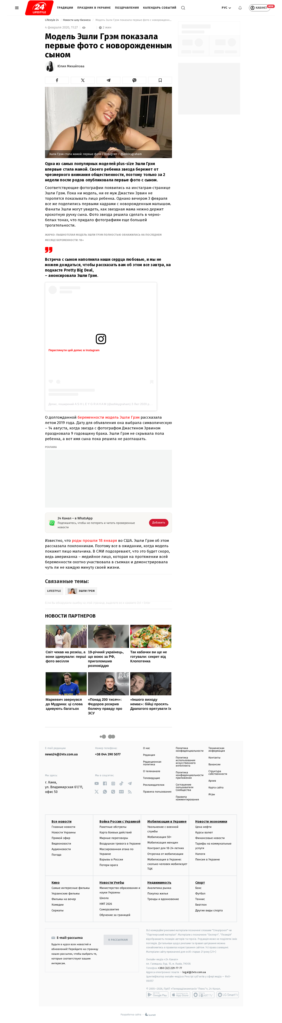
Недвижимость (159, 883)
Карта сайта (216, 787)
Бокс (198, 888)
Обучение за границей (115, 915)
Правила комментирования (187, 798)
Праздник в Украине (94, 7)
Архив (212, 781)
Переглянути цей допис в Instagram (74, 350)
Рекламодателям (153, 785)
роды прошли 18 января (94, 540)
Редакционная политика (152, 763)
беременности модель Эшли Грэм (109, 417)
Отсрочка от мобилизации (165, 854)
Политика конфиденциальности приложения (189, 775)
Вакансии (214, 764)
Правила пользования (157, 791)
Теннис (200, 899)
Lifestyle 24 (52, 20)
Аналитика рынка (159, 888)
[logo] (39, 7)
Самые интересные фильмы (71, 888)
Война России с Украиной (120, 821)
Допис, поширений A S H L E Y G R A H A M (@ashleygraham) (90, 404)
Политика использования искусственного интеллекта (186, 761)
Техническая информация (217, 749)
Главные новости (63, 827)
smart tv (203, 994)
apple (180, 994)
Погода (56, 854)
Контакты (214, 757)
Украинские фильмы (66, 893)
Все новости (61, 821)
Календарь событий (159, 7)
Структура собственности (218, 772)
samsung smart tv (228, 994)
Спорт (200, 883)
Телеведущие (151, 778)
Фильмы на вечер (64, 899)
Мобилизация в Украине (167, 821)
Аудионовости (61, 849)
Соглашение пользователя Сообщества (184, 787)
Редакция (149, 755)
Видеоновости (61, 843)
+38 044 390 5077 (108, 754)
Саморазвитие (109, 909)
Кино (56, 883)
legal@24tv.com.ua (194, 972)
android (157, 994)
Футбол (200, 893)
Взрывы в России (111, 859)
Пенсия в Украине (207, 859)
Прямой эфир (61, 838)
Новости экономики (211, 821)
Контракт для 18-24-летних (165, 848)
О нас (146, 748)
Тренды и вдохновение (163, 899)
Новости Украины (64, 832)
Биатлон (201, 904)
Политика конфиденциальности (189, 749)
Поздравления (127, 7)
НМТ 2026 (106, 904)
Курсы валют (204, 832)
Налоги (200, 854)
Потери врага (109, 865)
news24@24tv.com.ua (61, 754)
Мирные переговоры (114, 838)
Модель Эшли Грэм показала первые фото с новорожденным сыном (133, 20)
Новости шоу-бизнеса (77, 20)
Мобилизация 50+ (159, 837)
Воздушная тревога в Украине (120, 843)
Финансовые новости (210, 838)
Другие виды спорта (209, 910)
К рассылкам (118, 939)
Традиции (65, 7)
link (96, 783)
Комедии (58, 904)
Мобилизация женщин (162, 842)
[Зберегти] (160, 80)
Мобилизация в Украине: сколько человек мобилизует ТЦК (167, 864)
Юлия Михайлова (70, 66)
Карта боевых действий (116, 832)
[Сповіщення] (240, 8)
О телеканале (151, 771)
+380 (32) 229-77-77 (170, 968)
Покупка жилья (157, 893)
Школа (104, 898)
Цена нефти (203, 827)
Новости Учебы (112, 883)
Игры (212, 794)
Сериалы (58, 910)
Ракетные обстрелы (113, 827)
